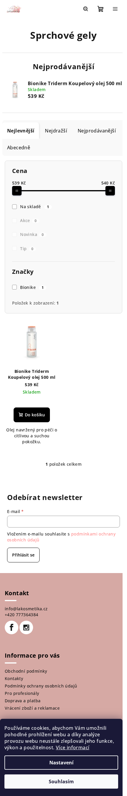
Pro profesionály (22, 693)
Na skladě (34, 206)
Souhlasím (61, 781)
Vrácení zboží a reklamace (32, 708)
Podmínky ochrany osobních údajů (41, 686)
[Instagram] (26, 627)
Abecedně (18, 147)
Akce (28, 220)
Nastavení (61, 762)
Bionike (32, 287)
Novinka (32, 234)
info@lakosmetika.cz (26, 608)
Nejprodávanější (97, 130)
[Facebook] (11, 627)
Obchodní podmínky (26, 671)
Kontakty (14, 678)
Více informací (72, 747)
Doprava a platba (22, 700)
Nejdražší (56, 130)
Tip (26, 248)
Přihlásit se (23, 555)
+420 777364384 (21, 614)
